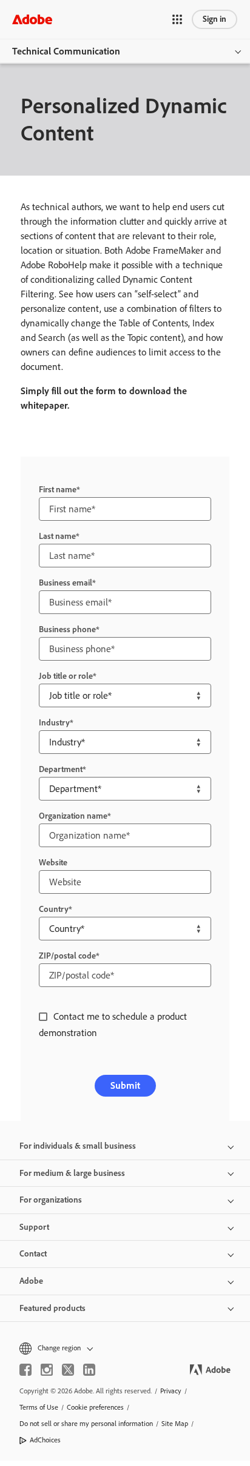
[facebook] (25, 1370)
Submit (125, 1085)
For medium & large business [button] (72, 1173)
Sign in (214, 19)
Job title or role (66, 676)
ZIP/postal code (67, 956)
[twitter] (68, 1370)
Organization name (73, 816)
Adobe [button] (31, 1281)
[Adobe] (32, 19)
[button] (177, 19)
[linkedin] (89, 1370)
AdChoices (45, 1440)
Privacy (170, 1391)
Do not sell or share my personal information (86, 1423)
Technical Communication (66, 51)
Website (53, 862)
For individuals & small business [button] (77, 1146)
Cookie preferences (95, 1407)
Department (61, 769)
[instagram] (47, 1370)
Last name (57, 536)
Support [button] (34, 1227)
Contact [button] (33, 1254)
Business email (65, 583)
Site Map (174, 1423)
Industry (54, 723)
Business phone (67, 629)
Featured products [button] (52, 1308)
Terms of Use (38, 1407)
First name (57, 489)
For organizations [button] (50, 1200)
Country (54, 909)
